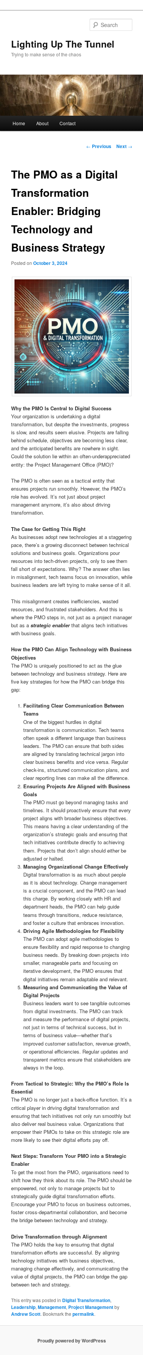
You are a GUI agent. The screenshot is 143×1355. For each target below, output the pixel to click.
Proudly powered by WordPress (71, 1340)
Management (52, 1307)
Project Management (90, 1307)
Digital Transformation (86, 1300)
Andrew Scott (25, 1313)
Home (19, 123)
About (42, 123)
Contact (67, 123)
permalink (83, 1313)
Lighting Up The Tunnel (62, 43)
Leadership (23, 1307)
